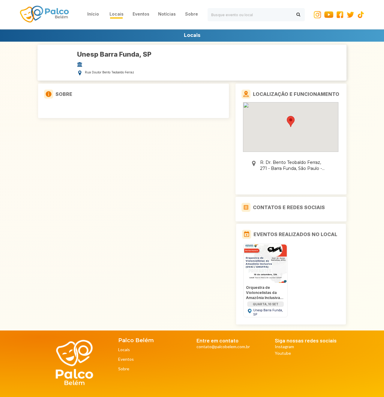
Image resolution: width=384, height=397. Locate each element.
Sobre (123, 369)
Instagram (284, 347)
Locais (124, 350)
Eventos (126, 359)
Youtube (283, 353)
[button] (291, 121)
